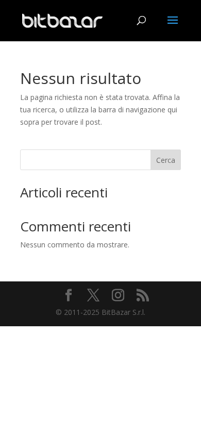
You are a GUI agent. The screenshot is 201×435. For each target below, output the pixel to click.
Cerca (165, 160)
